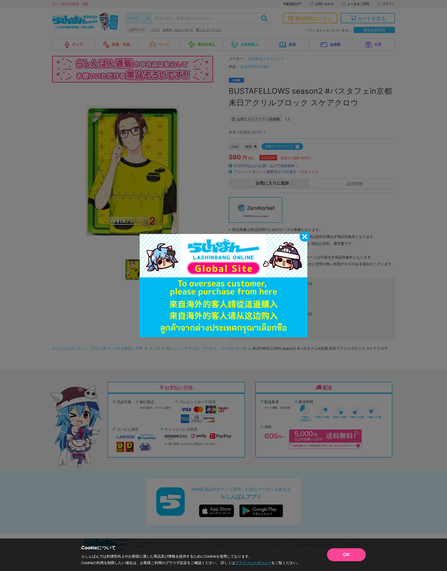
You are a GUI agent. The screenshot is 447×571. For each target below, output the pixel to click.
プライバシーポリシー (253, 562)
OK (346, 554)
